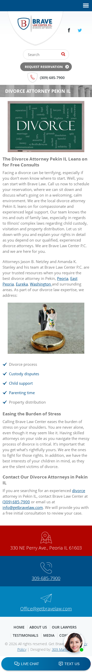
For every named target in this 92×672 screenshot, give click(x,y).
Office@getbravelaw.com (46, 609)
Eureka (22, 284)
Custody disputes (24, 373)
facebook (69, 30)
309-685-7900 (46, 578)
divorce (78, 490)
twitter (80, 30)
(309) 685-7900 (52, 77)
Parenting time (22, 392)
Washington (41, 284)
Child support (21, 383)
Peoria (62, 278)
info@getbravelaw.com (23, 507)
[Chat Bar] (46, 664)
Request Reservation (44, 66)
